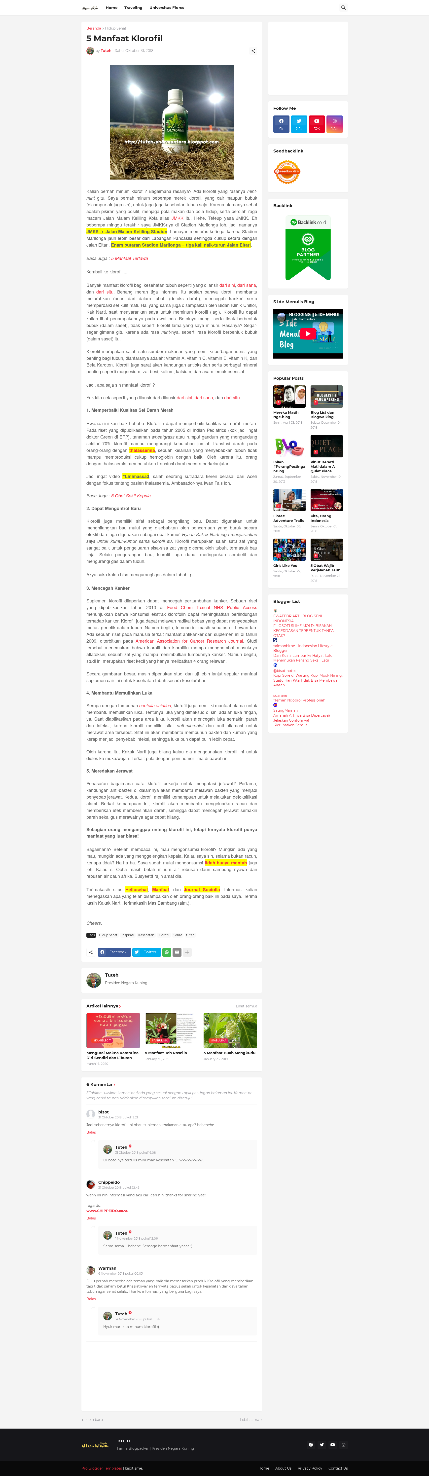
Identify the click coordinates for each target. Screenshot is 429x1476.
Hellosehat (136, 889)
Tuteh (111, 975)
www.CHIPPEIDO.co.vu (107, 1211)
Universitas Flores (166, 7)
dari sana (246, 285)
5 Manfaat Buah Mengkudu (229, 1052)
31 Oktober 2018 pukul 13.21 (118, 1117)
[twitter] (322, 1445)
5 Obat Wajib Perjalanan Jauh (326, 567)
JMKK (177, 218)
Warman (107, 1268)
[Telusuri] (343, 7)
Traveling (133, 7)
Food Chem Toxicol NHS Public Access (212, 607)
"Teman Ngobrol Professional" (299, 700)
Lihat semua (246, 1006)
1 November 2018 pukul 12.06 (136, 1238)
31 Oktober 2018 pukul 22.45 (119, 1187)
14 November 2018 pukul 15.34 (137, 1319)
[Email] (177, 952)
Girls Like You (285, 565)
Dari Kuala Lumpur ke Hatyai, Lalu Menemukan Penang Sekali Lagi (302, 658)
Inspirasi (128, 935)
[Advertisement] (310, 58)
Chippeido (109, 1182)
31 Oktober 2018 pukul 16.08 (135, 1152)
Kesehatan (146, 935)
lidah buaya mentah (226, 862)
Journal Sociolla (202, 889)
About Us (283, 1468)
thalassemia (142, 450)
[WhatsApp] (166, 952)
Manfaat (160, 889)
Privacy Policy (310, 1468)
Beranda (93, 29)
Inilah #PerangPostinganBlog (289, 466)
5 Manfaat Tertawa (129, 258)
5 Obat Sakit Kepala (131, 495)
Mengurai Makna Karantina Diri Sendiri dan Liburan (112, 1055)
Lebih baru (93, 1419)
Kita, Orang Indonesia (321, 518)
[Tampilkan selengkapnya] (187, 952)
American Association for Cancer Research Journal (189, 640)
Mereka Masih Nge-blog (286, 414)
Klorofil (163, 935)
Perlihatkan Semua (291, 725)
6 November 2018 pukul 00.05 (120, 1273)
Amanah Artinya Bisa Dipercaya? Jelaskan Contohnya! (301, 718)
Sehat (178, 935)
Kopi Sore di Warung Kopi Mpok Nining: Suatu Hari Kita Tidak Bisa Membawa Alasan (308, 680)
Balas (91, 1132)
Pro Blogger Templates (101, 1468)
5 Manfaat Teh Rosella (166, 1052)
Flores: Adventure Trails (288, 518)
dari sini (227, 285)
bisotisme (133, 1468)
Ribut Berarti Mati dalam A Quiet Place (323, 466)
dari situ (104, 291)
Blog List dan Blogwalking (322, 414)
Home (111, 7)
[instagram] (343, 1445)
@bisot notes (284, 670)
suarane (280, 695)
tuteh (190, 935)
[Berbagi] (253, 51)
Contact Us (338, 1468)
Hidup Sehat (115, 29)
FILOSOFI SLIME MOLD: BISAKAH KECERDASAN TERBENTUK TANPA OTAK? (303, 631)
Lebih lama (249, 1419)
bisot (103, 1112)
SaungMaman (285, 710)
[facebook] (311, 1445)
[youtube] (332, 1445)
